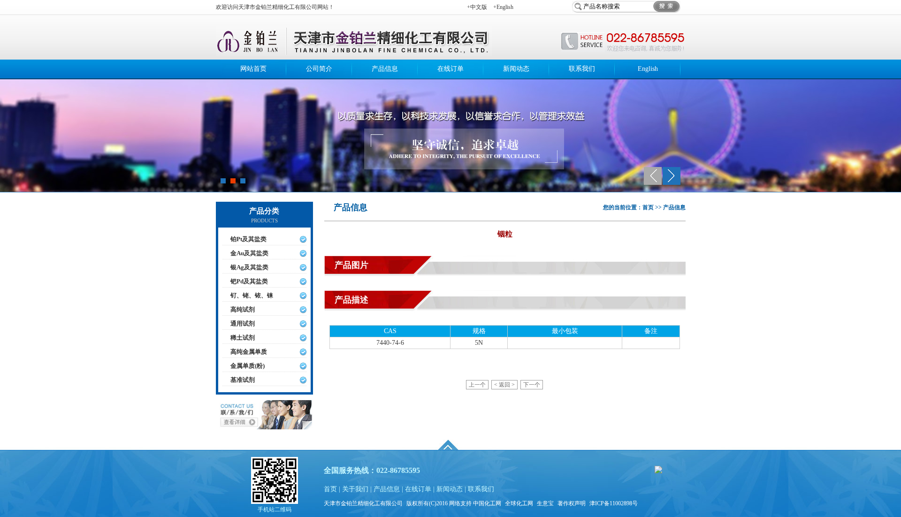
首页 (330, 489)
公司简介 (319, 68)
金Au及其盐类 (249, 253)
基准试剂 (242, 379)
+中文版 (477, 7)
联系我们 (582, 68)
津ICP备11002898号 (613, 503)
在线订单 (450, 68)
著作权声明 (571, 503)
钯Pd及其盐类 (249, 281)
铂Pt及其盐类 (248, 239)
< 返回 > (504, 384)
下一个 (531, 384)
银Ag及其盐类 (249, 267)
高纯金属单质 (248, 351)
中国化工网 (487, 503)
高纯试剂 (242, 309)
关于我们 (355, 489)
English (648, 68)
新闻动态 (516, 68)
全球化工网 (519, 503)
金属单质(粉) (247, 365)
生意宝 (545, 503)
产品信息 (385, 68)
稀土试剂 (242, 337)
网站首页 (253, 68)
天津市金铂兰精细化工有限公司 (363, 503)
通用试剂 (242, 323)
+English (503, 7)
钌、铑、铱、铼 (251, 295)
